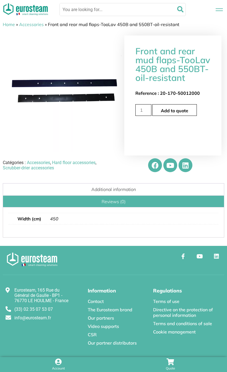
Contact (96, 301)
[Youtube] (170, 165)
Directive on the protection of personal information (183, 312)
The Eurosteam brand (110, 309)
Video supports (103, 326)
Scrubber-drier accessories (28, 167)
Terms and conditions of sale (182, 323)
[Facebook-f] (183, 256)
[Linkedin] (185, 165)
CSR (92, 334)
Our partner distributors (112, 343)
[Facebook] (155, 165)
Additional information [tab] (113, 189)
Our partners (101, 318)
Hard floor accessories (74, 162)
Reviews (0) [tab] (114, 201)
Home (9, 24)
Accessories (31, 24)
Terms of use (166, 301)
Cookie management (174, 332)
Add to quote (174, 110)
